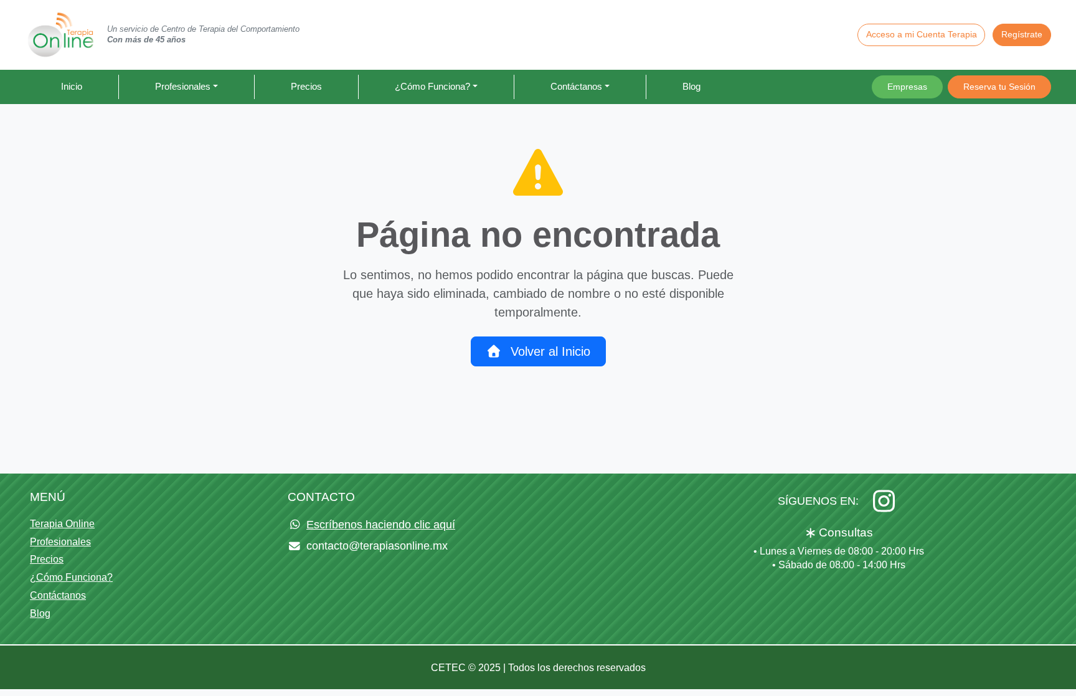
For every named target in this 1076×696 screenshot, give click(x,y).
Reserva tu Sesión (999, 87)
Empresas (907, 87)
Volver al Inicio (548, 351)
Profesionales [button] (182, 86)
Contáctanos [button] (576, 86)
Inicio (71, 86)
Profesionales (60, 541)
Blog (691, 86)
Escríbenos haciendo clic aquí (380, 524)
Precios (306, 86)
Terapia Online (62, 523)
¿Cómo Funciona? (71, 577)
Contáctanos (58, 595)
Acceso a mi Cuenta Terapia (921, 34)
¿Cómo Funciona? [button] (432, 86)
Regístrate (1021, 34)
